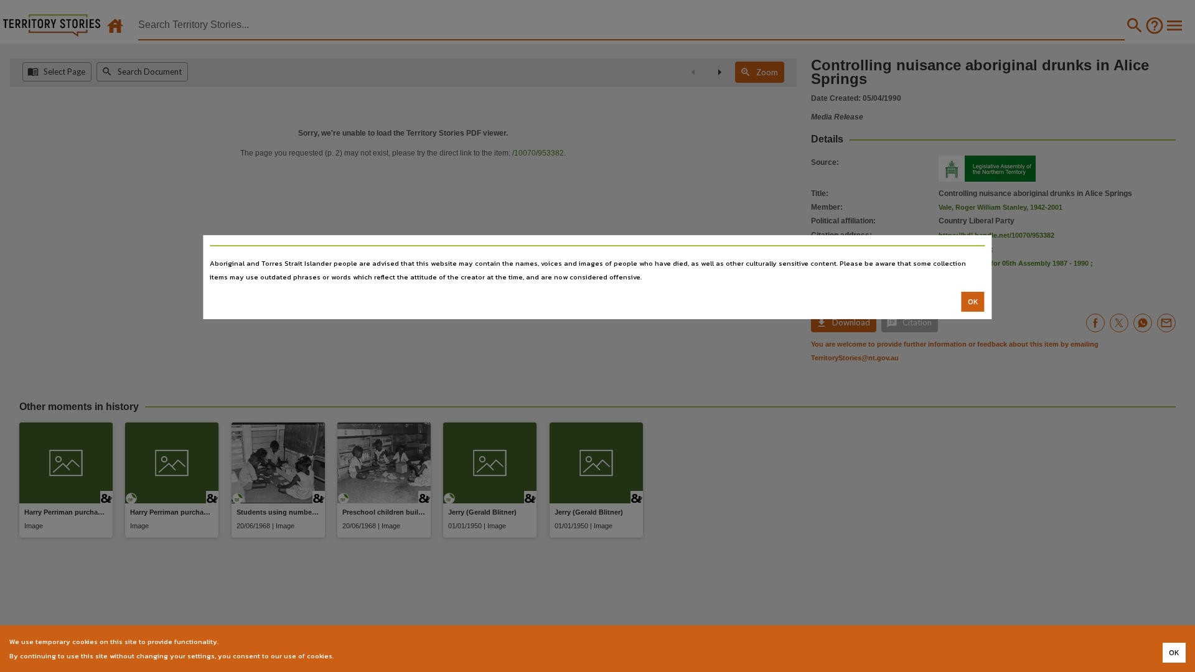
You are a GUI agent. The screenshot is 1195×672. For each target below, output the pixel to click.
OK (973, 301)
